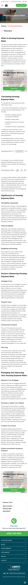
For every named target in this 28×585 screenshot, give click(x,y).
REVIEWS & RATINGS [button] (16, 1)
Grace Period (6, 511)
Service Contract (7, 506)
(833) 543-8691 (14, 533)
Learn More (14, 88)
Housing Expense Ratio (15, 26)
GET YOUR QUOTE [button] (21, 5)
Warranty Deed (7, 508)
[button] (14, 521)
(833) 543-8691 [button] (5, 1)
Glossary (3, 26)
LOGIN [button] (25, 1)
